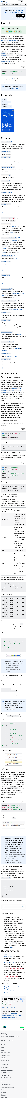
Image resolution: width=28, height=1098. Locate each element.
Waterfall (4, 350)
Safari (5, 993)
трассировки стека (11, 356)
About (2, 1047)
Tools (5, 954)
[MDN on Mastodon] (10, 1040)
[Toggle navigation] (25, 1)
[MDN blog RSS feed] (12, 1040)
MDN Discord (4, 1075)
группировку (14, 226)
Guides (3, 1090)
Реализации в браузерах (11, 984)
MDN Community (5, 1067)
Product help (4, 1060)
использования (12, 82)
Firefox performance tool (15, 309)
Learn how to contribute (8, 1007)
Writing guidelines (5, 1072)
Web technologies (6, 1084)
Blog (2, 1050)
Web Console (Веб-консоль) (8, 40)
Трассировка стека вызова (12, 866)
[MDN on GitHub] (2, 1040)
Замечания (5, 104)
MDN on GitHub (5, 1077)
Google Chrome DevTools (11, 987)
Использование (6, 102)
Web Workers (14, 88)
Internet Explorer (8, 991)
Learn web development (7, 1087)
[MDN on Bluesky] (4, 1040)
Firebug (11, 947)
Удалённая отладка (9, 962)
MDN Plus (3, 1058)
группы (11, 232)
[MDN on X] (7, 1040)
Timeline (16, 348)
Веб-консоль (7, 956)
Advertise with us (5, 1055)
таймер (10, 323)
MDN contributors (12, 1013)
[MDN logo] (4, 1034)
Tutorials (3, 1092)
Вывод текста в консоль (11, 377)
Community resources (6, 1070)
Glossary (3, 1095)
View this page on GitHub (8, 1015)
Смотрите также (6, 106)
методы (12, 78)
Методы (4, 99)
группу (4, 248)
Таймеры (5, 769)
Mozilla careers (5, 1052)
